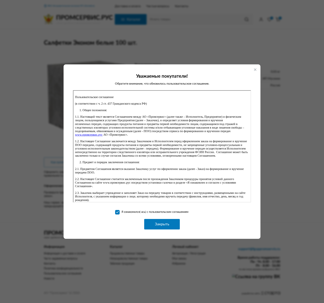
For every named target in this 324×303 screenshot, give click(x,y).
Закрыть (162, 224)
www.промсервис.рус (89, 134)
